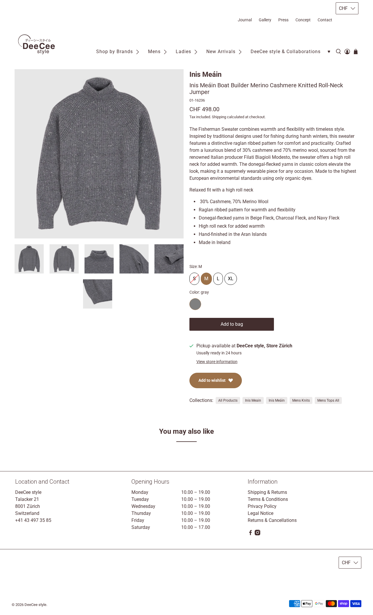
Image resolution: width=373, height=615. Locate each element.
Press (283, 20)
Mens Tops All (328, 400)
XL (230, 277)
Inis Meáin (205, 74)
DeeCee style (35, 604)
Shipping (219, 117)
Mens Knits (301, 400)
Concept (303, 20)
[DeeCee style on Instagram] (257, 533)
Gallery (265, 20)
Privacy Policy (262, 506)
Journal (245, 20)
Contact (325, 20)
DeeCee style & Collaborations (286, 51)
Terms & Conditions (268, 499)
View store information (216, 361)
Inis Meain (253, 400)
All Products (227, 400)
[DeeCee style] (36, 44)
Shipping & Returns (267, 492)
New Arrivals (220, 51)
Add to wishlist (212, 380)
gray (195, 304)
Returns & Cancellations (272, 520)
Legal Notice (260, 513)
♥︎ (329, 51)
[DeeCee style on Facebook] (250, 533)
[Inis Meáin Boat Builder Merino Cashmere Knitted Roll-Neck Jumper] (99, 153)
